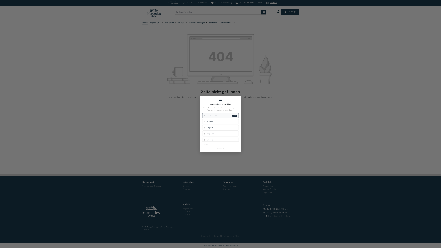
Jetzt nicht (220, 149)
